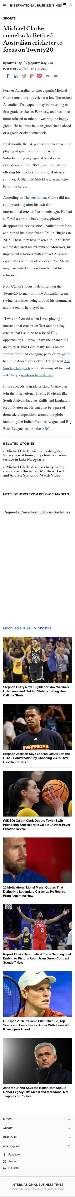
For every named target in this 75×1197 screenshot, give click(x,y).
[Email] (47, 76)
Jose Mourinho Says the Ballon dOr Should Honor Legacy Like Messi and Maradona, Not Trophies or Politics (35, 1092)
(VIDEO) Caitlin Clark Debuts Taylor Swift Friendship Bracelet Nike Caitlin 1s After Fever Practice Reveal (36, 825)
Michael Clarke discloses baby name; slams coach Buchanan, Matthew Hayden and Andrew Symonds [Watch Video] (35, 472)
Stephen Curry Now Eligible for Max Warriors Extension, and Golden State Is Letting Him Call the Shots (36, 691)
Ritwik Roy (14, 63)
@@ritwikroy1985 (40, 63)
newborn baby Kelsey (37, 374)
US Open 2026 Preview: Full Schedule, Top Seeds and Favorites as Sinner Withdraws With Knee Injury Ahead (37, 1025)
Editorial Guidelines (54, 512)
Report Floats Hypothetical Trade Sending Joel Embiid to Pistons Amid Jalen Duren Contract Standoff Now (37, 958)
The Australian (35, 197)
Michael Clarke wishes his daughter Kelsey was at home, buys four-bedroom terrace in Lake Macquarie (34, 456)
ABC (46, 428)
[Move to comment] (55, 76)
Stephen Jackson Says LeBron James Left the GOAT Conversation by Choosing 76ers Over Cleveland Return (36, 758)
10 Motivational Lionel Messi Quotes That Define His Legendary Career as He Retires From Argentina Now (34, 891)
